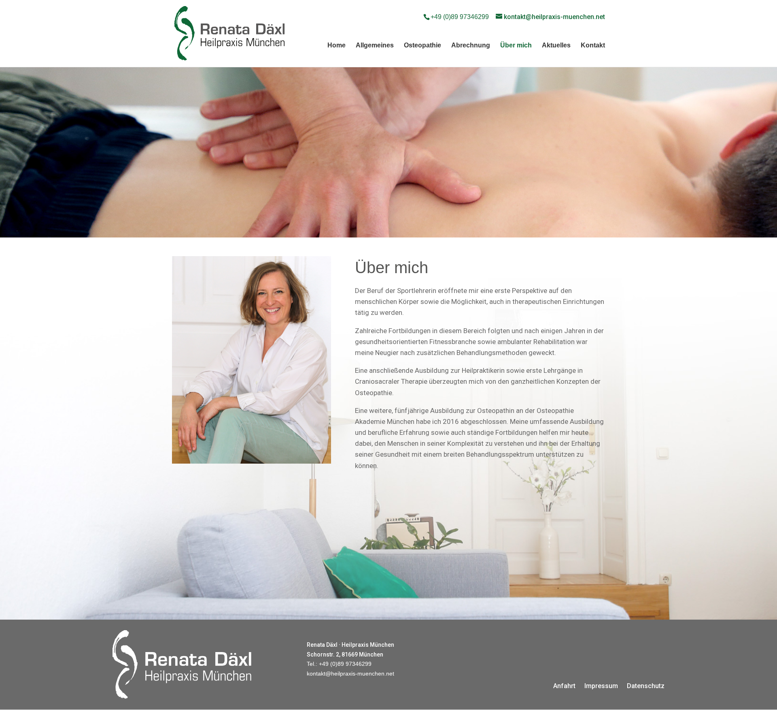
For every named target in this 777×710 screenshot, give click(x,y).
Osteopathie (422, 46)
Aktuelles (556, 46)
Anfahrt (564, 685)
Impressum (601, 685)
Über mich (516, 46)
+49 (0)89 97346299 (460, 16)
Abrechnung (470, 46)
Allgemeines (375, 46)
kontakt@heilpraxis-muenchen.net (350, 673)
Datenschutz (645, 685)
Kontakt (593, 46)
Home (336, 46)
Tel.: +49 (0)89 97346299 (339, 664)
